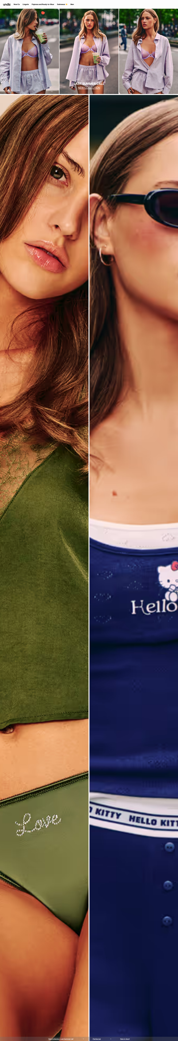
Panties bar (97, 1039)
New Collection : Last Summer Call (60, 1039)
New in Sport (125, 1039)
